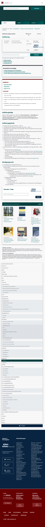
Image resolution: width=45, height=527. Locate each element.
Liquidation (4, 362)
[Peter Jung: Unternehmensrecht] (23, 211)
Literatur (3, 420)
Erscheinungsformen (5, 284)
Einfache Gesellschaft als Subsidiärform (9, 286)
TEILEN (39, 33)
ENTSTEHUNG (4, 319)
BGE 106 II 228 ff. (8, 84)
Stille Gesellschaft (5, 292)
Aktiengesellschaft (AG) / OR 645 (8, 389)
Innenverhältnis (5, 370)
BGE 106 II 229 (39, 151)
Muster (3, 418)
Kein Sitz (4, 333)
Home (11, 28)
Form (4, 327)
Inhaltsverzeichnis (5, 267)
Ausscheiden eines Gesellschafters (8, 342)
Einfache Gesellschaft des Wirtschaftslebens (10, 290)
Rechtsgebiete (16, 28)
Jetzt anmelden (20, 505)
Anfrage (8, 459)
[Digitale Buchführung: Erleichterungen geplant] (23, 231)
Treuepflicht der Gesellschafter (8, 302)
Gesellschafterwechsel (6, 407)
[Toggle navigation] (42, 3)
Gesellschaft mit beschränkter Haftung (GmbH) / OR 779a (12, 391)
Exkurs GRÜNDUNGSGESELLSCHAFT (8, 387)
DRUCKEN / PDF (29, 34)
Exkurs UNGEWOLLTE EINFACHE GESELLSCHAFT (10, 412)
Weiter (38, 197)
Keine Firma (5, 329)
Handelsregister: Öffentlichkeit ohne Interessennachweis (8, 220)
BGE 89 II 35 (6, 86)
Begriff (3, 269)
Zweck (4, 335)
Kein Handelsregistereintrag (7, 337)
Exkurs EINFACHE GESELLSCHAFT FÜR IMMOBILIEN (10, 377)
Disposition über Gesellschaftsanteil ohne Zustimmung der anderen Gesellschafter (16, 346)
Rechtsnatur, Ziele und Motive (7, 397)
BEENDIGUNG (4, 358)
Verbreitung (4, 282)
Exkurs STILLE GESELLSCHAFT (7, 393)
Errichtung (4, 405)
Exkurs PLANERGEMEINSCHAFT (7, 383)
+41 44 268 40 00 (6, 465)
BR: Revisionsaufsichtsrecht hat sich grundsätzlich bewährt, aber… (9, 240)
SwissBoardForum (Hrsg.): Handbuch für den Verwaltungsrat (35, 240)
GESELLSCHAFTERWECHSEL (6, 339)
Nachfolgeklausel (5, 352)
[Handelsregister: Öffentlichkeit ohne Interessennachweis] (9, 211)
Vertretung (4, 315)
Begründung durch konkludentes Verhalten (10, 331)
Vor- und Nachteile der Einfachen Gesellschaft (9, 276)
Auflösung (4, 360)
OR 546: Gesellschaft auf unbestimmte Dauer (14, 71)
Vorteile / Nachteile (6, 395)
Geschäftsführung (5, 304)
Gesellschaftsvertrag (6, 325)
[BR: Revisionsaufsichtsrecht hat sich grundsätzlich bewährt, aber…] (9, 231)
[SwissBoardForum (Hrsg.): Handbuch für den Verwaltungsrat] (37, 231)
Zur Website (7, 503)
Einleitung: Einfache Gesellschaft (7, 263)
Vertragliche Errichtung (6, 323)
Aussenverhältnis (5, 372)
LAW (39, 204)
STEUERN (3, 364)
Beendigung (5, 374)
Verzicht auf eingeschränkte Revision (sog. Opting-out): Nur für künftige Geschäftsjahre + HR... (36, 221)
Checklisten (4, 416)
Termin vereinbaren (7, 471)
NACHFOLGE (4, 348)
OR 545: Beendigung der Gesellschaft (12, 70)
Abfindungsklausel (6, 356)
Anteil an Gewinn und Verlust (7, 307)
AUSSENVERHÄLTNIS (5, 313)
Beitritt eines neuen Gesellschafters (8, 344)
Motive (3, 280)
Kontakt (3, 422)
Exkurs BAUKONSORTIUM (6, 381)
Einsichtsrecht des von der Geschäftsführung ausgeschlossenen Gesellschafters (16, 309)
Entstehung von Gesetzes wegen (8, 321)
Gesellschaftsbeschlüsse (7, 311)
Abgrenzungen (4, 274)
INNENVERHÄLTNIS (5, 298)
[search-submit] (37, 8)
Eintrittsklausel (5, 354)
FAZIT (3, 414)
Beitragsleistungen (6, 300)
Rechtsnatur (4, 265)
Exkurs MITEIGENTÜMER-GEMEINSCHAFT (9, 379)
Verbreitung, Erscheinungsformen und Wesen (10, 399)
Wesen (3, 294)
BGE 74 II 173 (7, 88)
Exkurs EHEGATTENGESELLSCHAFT (8, 366)
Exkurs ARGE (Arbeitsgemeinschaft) (8, 385)
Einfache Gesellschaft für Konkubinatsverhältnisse (11, 288)
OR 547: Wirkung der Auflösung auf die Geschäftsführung (17, 73)
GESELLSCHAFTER (5, 296)
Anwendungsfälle (5, 368)
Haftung (4, 317)
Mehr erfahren (37, 504)
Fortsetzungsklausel (6, 350)
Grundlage (3, 272)
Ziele (2, 278)
